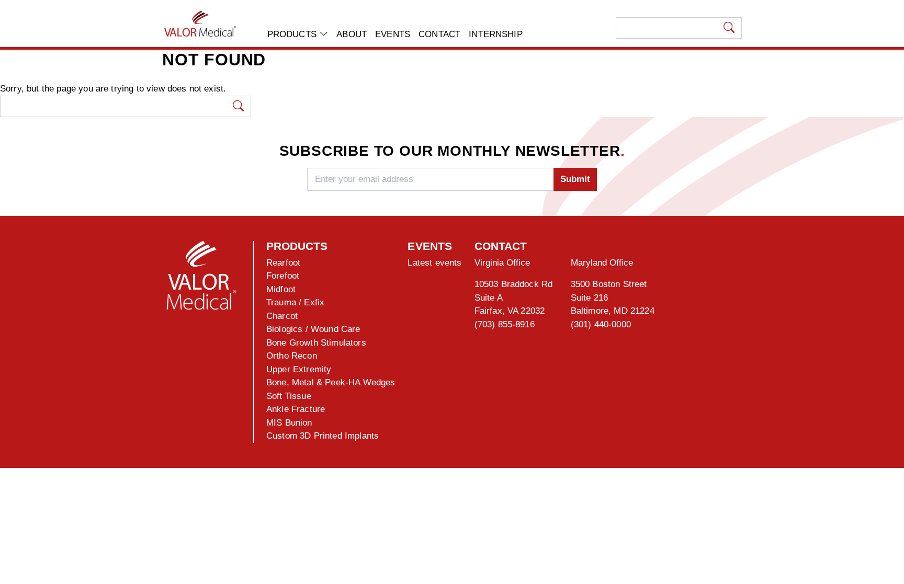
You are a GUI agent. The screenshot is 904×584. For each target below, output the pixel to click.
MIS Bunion (289, 423)
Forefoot (282, 276)
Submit (575, 179)
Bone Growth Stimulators (316, 343)
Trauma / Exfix (295, 302)
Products (293, 34)
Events (392, 34)
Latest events (434, 263)
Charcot (282, 316)
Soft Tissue (288, 396)
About (351, 34)
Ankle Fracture (295, 409)
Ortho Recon (291, 356)
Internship (496, 34)
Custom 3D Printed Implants (322, 436)
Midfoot (281, 289)
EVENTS (430, 246)
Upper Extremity (298, 369)
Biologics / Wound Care (313, 329)
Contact (439, 34)
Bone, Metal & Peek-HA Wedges (330, 382)
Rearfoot (283, 263)
